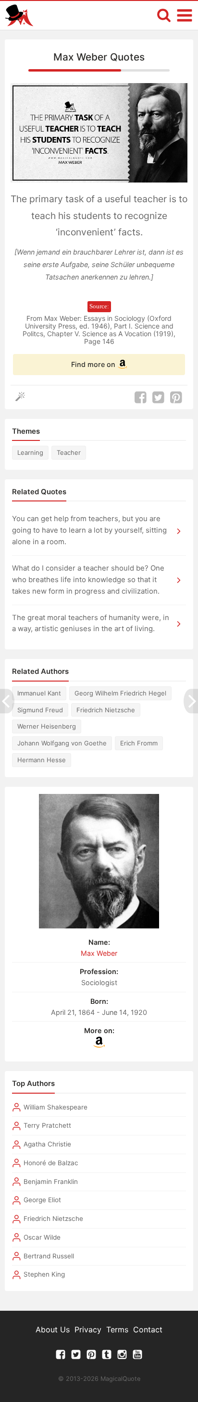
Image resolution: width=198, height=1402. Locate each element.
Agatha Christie (47, 1144)
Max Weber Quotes (99, 57)
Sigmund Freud (40, 710)
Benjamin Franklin (51, 1181)
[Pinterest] (91, 1357)
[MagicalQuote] (19, 15)
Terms (117, 1329)
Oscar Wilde (42, 1237)
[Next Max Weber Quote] (191, 701)
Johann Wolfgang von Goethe (62, 743)
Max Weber (99, 953)
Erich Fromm (139, 743)
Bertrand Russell (49, 1256)
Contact (147, 1329)
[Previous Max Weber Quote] (7, 701)
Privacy (87, 1329)
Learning (30, 452)
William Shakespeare (55, 1107)
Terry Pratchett (47, 1125)
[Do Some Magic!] (22, 397)
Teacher (69, 452)
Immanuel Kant (39, 693)
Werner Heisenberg (46, 726)
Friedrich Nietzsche (105, 710)
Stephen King (44, 1274)
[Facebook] (60, 1357)
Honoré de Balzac (51, 1163)
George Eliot (42, 1200)
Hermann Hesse (41, 760)
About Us (53, 1329)
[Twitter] (76, 1357)
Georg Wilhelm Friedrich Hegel (120, 693)
